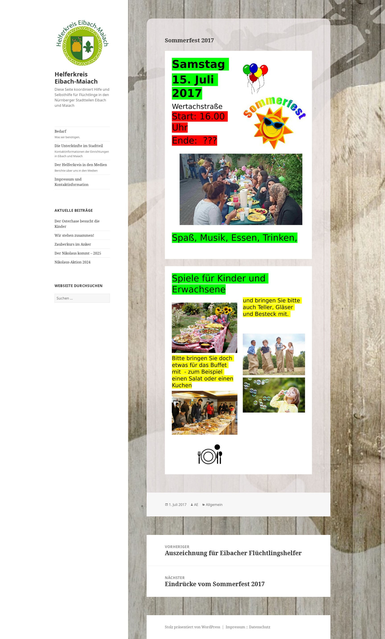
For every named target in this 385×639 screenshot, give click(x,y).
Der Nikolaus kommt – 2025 (78, 253)
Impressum (235, 627)
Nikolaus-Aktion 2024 (72, 262)
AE (196, 504)
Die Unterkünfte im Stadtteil (82, 150)
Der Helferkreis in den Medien (81, 167)
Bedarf (67, 134)
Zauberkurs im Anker (73, 244)
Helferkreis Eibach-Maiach (76, 77)
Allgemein (214, 504)
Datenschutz (259, 627)
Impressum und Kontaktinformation (71, 182)
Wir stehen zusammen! (74, 235)
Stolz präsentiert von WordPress (192, 627)
